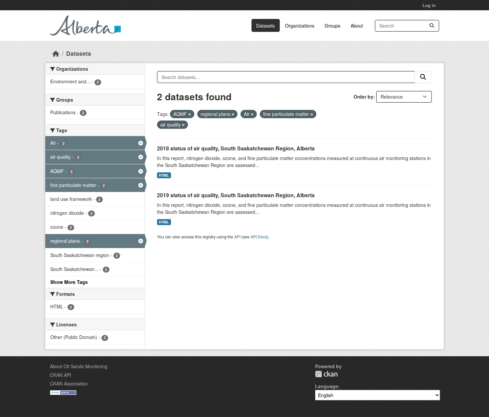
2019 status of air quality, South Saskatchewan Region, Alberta (236, 195)
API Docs (258, 236)
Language (326, 386)
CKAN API (60, 375)
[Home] (56, 53)
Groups (332, 25)
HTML (164, 175)
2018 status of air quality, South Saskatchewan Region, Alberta (236, 148)
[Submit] (431, 26)
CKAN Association (69, 383)
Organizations (299, 25)
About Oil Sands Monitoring (78, 366)
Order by (363, 96)
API (237, 236)
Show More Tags (69, 282)
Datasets (265, 25)
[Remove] (189, 114)
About (357, 25)
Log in (429, 5)
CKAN (326, 374)
